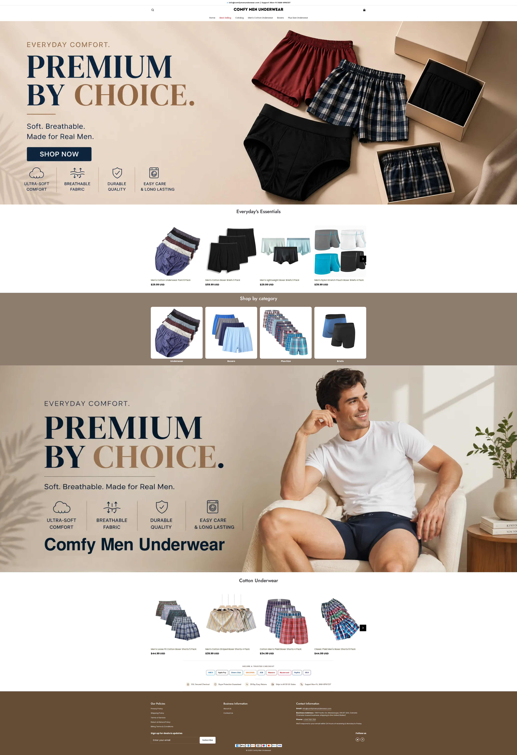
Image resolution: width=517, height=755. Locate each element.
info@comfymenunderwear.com (317, 708)
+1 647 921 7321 (309, 719)
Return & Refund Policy (160, 722)
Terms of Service (158, 717)
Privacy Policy (157, 708)
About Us (227, 708)
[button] (153, 10)
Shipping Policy (157, 713)
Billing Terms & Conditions (162, 726)
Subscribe (207, 740)
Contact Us (228, 713)
